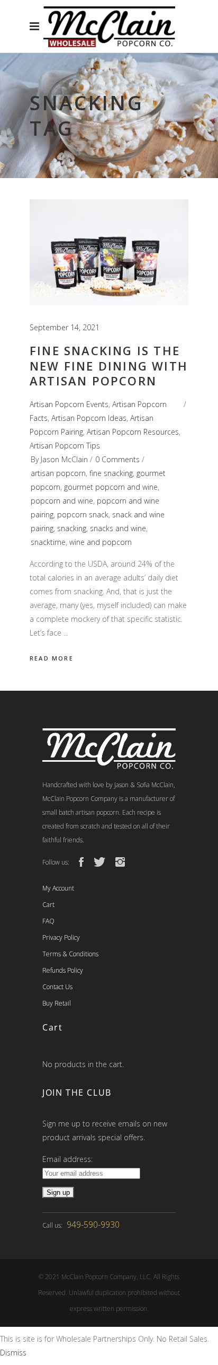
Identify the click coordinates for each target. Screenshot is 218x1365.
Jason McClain (64, 459)
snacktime (48, 542)
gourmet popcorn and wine (111, 487)
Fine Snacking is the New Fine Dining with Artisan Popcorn (109, 365)
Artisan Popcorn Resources (133, 432)
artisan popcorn (58, 473)
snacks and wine (118, 528)
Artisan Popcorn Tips (65, 446)
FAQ (48, 921)
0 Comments (117, 459)
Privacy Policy (61, 937)
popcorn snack (82, 514)
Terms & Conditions (70, 953)
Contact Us (57, 986)
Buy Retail (56, 1003)
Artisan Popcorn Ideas (88, 418)
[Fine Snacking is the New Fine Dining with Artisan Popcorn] (109, 252)
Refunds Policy (62, 970)
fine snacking (111, 473)
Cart (48, 904)
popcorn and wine (62, 501)
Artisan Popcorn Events (69, 404)
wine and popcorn (100, 542)
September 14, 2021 (64, 327)
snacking (71, 528)
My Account (58, 888)
